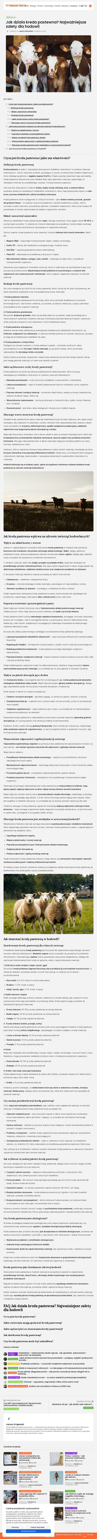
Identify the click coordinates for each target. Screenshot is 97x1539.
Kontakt (90, 1535)
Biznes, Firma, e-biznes (18, 1386)
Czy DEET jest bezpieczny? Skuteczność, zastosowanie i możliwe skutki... (23, 1404)
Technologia (48, 6)
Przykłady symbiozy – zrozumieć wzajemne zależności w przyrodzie (53, 1363)
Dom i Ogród (12, 1354)
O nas (84, 1536)
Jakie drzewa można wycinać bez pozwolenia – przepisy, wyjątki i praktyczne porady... (56, 1359)
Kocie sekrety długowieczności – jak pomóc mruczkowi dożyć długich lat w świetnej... (54, 1372)
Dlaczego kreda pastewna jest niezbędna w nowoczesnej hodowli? (41, 145)
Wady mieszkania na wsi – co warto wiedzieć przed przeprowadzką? (53, 1377)
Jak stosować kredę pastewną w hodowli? (27, 149)
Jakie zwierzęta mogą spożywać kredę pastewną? (33, 1322)
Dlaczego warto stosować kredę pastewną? (31, 123)
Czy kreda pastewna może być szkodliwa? (28, 1341)
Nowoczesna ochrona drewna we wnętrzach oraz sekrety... (78, 1512)
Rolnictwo (65, 6)
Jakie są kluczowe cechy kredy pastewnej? (30, 119)
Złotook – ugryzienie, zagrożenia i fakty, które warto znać (51, 1382)
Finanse (40, 6)
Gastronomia (26, 1453)
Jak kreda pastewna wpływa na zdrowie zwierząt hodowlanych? (37, 126)
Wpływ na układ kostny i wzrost (25, 130)
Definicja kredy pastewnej (22, 108)
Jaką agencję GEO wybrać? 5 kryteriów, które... (33, 1495)
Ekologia (33, 6)
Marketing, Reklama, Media (31, 1472)
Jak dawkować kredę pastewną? (22, 1335)
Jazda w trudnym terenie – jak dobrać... (78, 1476)
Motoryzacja (72, 1472)
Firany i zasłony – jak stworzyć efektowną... (75, 1457)
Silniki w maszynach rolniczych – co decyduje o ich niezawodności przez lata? (56, 1368)
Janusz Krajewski (26, 31)
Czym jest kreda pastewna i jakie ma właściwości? (31, 104)
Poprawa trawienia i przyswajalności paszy (31, 134)
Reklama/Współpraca (64, 1535)
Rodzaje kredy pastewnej (22, 115)
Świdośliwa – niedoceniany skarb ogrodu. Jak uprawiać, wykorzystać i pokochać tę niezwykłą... (52, 1354)
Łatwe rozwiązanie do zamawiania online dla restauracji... (29, 1458)
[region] (28, 1520)
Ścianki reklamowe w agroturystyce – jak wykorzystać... (29, 1477)
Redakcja (32, 1466)
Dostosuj (15, 1527)
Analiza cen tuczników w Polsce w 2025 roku (50, 1386)
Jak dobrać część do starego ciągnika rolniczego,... (79, 1495)
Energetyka (74, 6)
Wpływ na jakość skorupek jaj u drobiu (29, 137)
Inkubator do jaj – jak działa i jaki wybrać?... (72, 1404)
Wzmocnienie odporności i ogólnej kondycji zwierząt (35, 141)
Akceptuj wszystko (28, 1531)
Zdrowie (57, 6)
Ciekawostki (14, 1364)
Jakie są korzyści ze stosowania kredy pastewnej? (33, 1329)
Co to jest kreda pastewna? (20, 1316)
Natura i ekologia (16, 1382)
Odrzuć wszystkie (37, 1527)
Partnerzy (78, 1535)
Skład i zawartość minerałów (24, 111)
